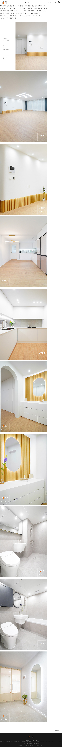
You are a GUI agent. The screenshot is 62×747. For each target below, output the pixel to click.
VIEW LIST (57, 730)
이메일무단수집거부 (35, 740)
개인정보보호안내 (26, 740)
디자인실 (43, 2)
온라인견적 (50, 2)
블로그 (38, 2)
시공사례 (32, 2)
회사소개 (27, 2)
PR (55, 2)
